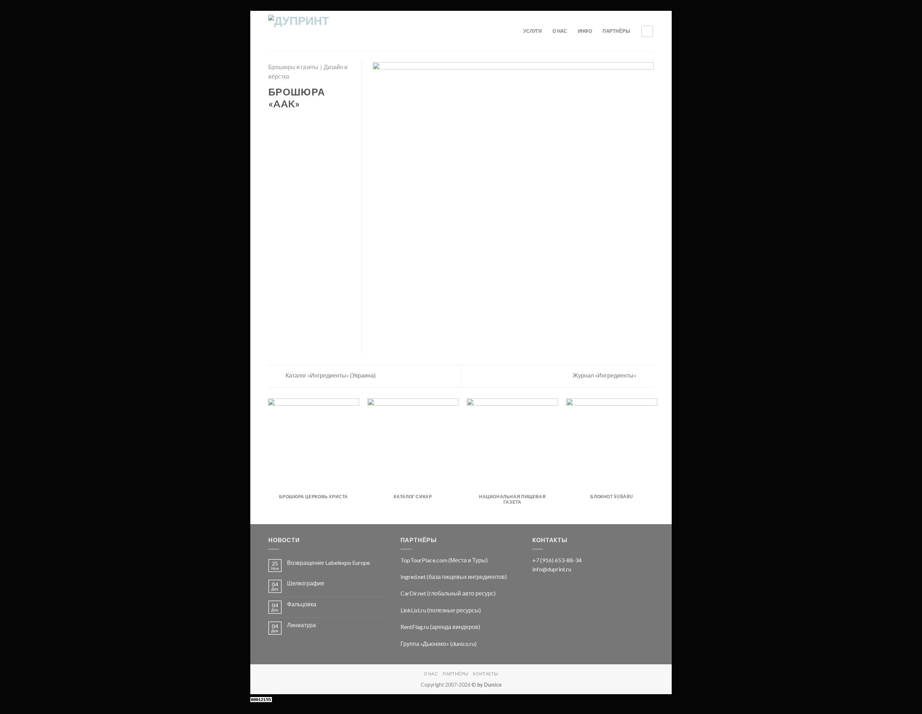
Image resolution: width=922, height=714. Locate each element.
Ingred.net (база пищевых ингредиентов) (453, 576)
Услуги (532, 31)
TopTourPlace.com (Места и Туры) (444, 560)
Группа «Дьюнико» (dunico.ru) (438, 643)
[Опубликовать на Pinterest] (299, 120)
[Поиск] (647, 31)
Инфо (585, 31)
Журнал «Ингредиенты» (605, 375)
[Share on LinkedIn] (308, 120)
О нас (559, 31)
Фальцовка (301, 604)
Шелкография (305, 583)
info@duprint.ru (551, 569)
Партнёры (616, 31)
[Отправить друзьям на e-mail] (290, 120)
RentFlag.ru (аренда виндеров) (440, 626)
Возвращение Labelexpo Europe (328, 562)
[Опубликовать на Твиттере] (282, 120)
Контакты (485, 674)
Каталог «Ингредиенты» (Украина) (330, 375)
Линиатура (301, 624)
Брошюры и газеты (293, 66)
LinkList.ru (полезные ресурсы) (440, 610)
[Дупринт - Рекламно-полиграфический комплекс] (324, 31)
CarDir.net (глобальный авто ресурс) (448, 593)
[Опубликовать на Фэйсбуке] (273, 120)
